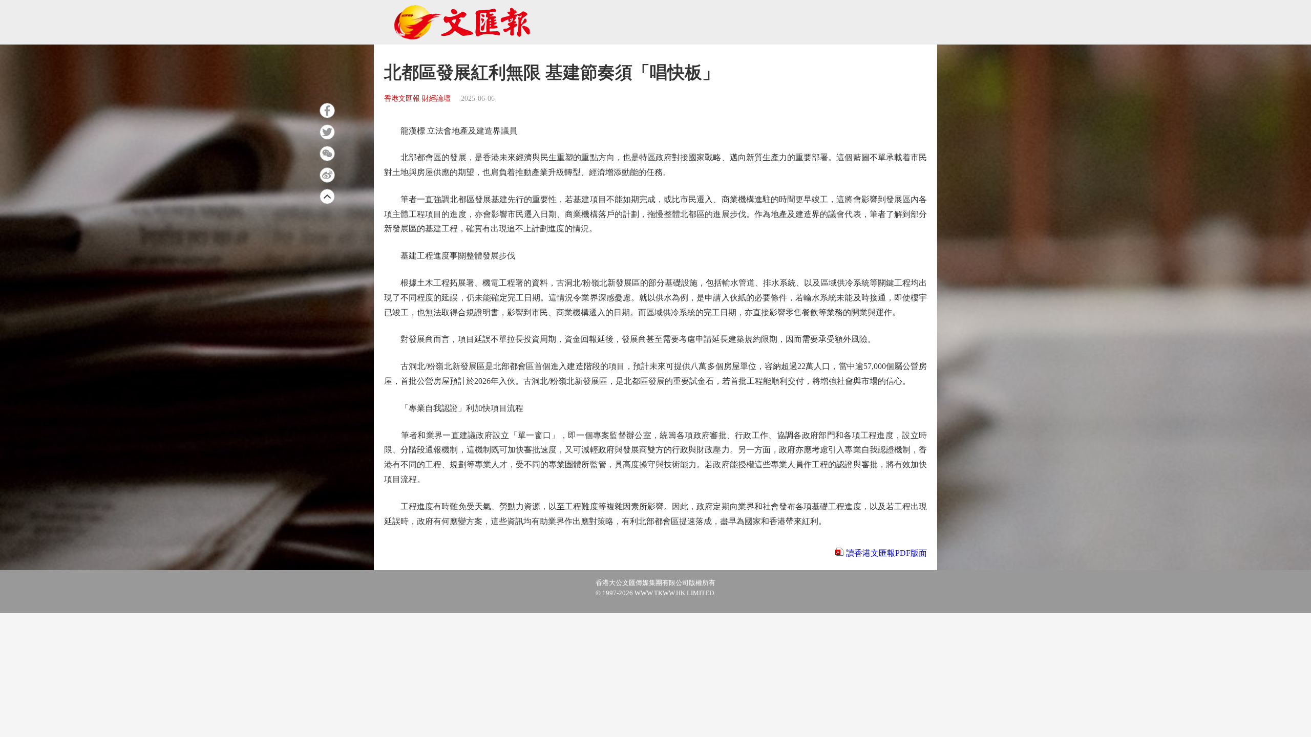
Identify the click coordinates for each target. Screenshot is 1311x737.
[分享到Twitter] (327, 132)
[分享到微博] (327, 175)
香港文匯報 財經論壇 (417, 98)
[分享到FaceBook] (327, 110)
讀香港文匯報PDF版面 (886, 553)
